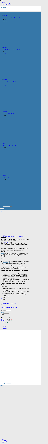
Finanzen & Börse (5, 47)
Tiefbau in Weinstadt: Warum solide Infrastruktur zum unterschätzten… (11, 23)
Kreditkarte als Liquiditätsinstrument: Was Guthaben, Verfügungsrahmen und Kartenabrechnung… (15, 55)
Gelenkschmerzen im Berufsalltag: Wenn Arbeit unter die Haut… (10, 113)
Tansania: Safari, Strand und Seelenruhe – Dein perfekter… (10, 81)
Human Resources (5, 111)
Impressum (3, 1)
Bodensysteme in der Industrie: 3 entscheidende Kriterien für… (10, 151)
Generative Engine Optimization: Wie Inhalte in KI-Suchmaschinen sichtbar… (12, 17)
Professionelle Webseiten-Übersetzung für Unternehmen (7, 300)
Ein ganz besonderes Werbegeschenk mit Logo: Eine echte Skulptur (8, 303)
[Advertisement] (13, 9)
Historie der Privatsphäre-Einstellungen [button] (6, 4)
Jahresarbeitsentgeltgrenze (6, 262)
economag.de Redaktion (5, 242)
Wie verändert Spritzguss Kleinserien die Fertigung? (9, 145)
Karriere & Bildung (5, 79)
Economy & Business (5, 15)
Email (2, 313)
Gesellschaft (4, 175)
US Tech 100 (3, 319)
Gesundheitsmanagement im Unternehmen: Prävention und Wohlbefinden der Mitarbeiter (13, 119)
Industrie (4, 143)
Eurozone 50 (3, 320)
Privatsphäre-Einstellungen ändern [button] (6, 3)
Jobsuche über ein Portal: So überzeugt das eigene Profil (9, 307)
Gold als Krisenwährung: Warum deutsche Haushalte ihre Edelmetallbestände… (12, 49)
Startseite (3, 12)
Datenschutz (3, 2)
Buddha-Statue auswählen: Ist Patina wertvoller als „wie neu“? (10, 177)
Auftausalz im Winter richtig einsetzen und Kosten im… (9, 183)
